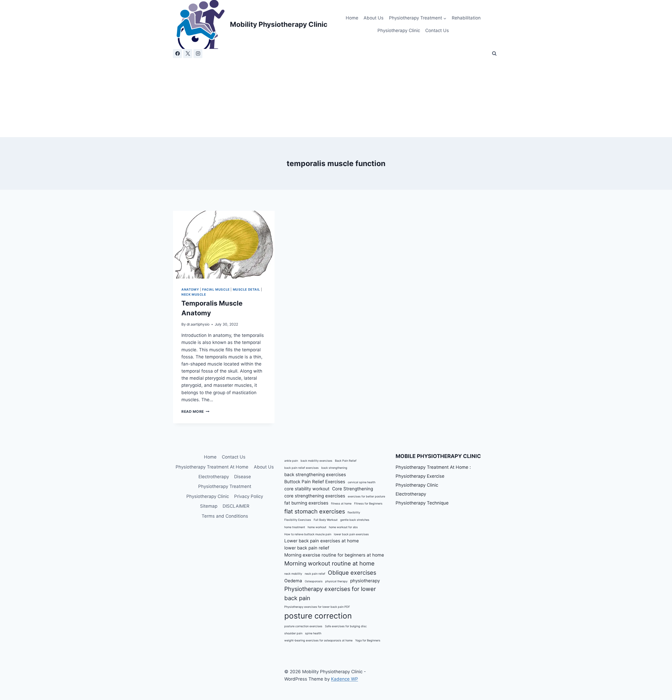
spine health (313, 633)
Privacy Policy (248, 496)
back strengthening (334, 468)
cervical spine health (361, 482)
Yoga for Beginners (367, 640)
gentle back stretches (354, 520)
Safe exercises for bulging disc (346, 626)
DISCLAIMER (236, 506)
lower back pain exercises (351, 534)
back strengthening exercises (315, 474)
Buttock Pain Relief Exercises (314, 481)
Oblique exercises (352, 572)
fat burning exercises (306, 503)
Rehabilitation (466, 17)
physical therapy (336, 581)
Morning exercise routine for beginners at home (334, 555)
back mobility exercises (316, 460)
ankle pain (291, 460)
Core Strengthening (352, 488)
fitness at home (341, 503)
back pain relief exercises (301, 468)
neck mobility (293, 573)
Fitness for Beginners (368, 503)
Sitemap (208, 506)
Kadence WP (344, 679)
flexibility (354, 512)
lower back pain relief (306, 547)
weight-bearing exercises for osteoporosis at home (318, 640)
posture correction (318, 615)
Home (352, 17)
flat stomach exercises (314, 511)
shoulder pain (293, 633)
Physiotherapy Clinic (398, 30)
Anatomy (190, 289)
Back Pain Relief (345, 460)
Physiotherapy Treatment (224, 486)
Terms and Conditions (225, 516)
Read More (195, 411)
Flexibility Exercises (297, 520)
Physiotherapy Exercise (420, 476)
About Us (374, 17)
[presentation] (224, 245)
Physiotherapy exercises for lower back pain (330, 593)
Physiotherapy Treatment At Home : (433, 467)
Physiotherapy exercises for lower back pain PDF (317, 607)
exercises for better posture (366, 496)
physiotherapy (365, 580)
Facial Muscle (216, 289)
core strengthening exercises (314, 495)
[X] (187, 53)
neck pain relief (315, 573)
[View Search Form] (494, 53)
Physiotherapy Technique (422, 503)
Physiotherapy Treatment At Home (212, 467)
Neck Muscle (193, 294)
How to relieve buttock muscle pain (307, 534)
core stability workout (306, 488)
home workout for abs (343, 527)
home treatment (294, 527)
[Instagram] (197, 53)
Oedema (293, 580)
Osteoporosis (314, 581)
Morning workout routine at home (329, 563)
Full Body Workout (326, 520)
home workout (317, 527)
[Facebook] (177, 53)
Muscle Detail (246, 289)
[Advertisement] (336, 98)
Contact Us (437, 30)
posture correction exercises (303, 626)
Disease (242, 476)
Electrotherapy (213, 476)
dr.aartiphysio (198, 324)
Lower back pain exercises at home (321, 540)
